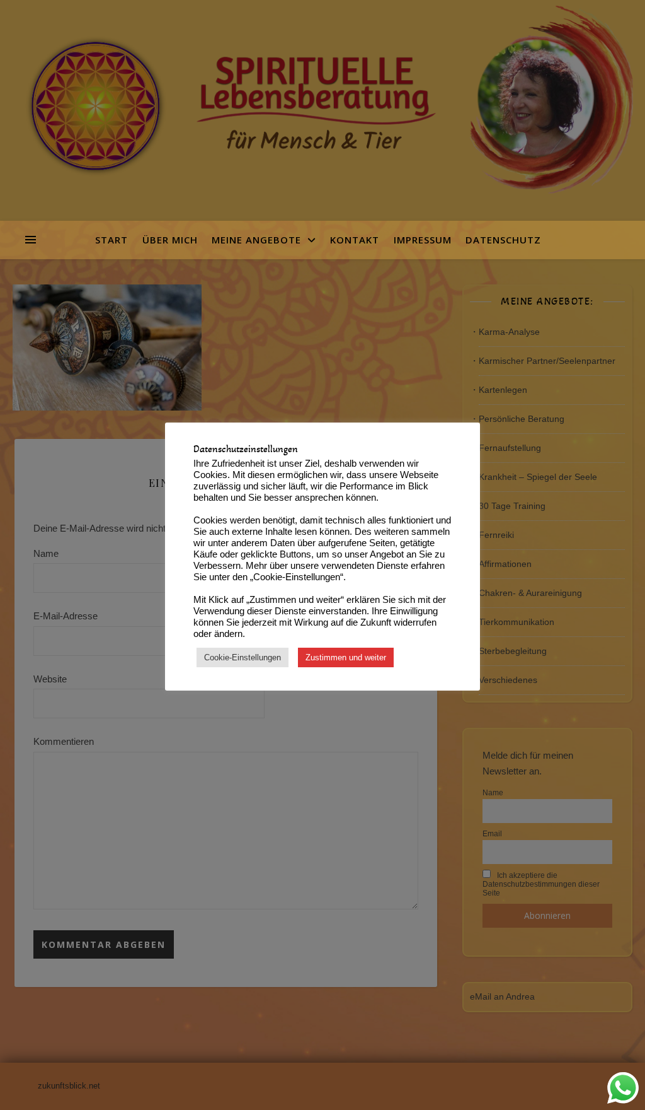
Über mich (170, 239)
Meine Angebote (256, 239)
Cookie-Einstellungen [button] (242, 657)
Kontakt (354, 239)
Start (116, 239)
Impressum (423, 239)
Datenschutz (503, 239)
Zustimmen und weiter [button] (345, 657)
